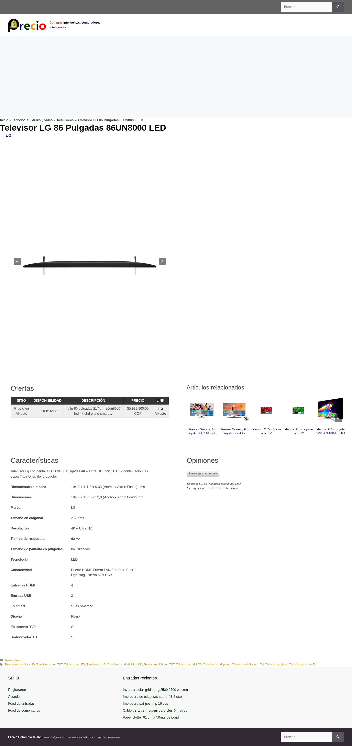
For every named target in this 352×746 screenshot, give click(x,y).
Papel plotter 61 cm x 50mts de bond (151, 717)
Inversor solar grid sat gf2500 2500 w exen (155, 690)
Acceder (14, 697)
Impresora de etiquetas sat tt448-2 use (152, 697)
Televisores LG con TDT (159, 664)
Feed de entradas (21, 704)
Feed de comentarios (24, 710)
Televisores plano (276, 664)
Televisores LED (74, 664)
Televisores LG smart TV (248, 664)
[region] (176, 68)
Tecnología (20, 120)
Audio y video (42, 120)
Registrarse (17, 690)
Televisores (65, 120)
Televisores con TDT (49, 664)
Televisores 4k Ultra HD (20, 664)
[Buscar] (338, 7)
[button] (17, 261)
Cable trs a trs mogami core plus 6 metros (155, 710)
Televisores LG (96, 664)
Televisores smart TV (302, 664)
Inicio (4, 120)
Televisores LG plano (216, 664)
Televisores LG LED (189, 664)
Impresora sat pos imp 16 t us (145, 704)
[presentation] (338, 418)
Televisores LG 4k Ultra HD (124, 664)
